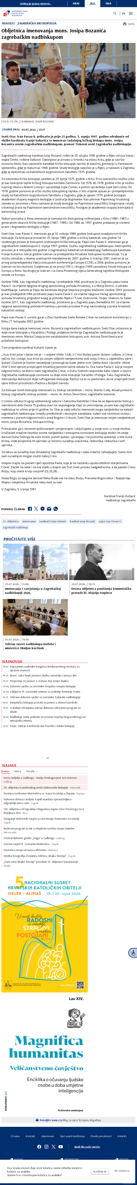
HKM (76, 3)
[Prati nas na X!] (53, 1147)
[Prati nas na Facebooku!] (39, 1147)
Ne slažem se (122, 1170)
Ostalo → (32, 771)
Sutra (17, 771)
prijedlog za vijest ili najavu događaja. (71, 1120)
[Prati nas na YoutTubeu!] (61, 1147)
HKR (108, 3)
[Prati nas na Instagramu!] (46, 1147)
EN (123, 13)
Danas (5, 771)
